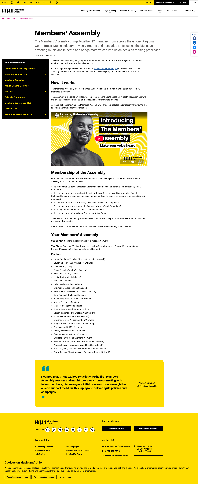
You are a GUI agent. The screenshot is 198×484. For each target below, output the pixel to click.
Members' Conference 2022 (18, 103)
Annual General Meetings (17, 86)
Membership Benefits (165, 2)
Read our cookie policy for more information (75, 471)
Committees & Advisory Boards (20, 68)
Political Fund (11, 108)
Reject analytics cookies (44, 477)
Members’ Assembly (14, 80)
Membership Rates (43, 450)
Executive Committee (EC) (106, 68)
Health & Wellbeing (128, 10)
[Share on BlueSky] (194, 47)
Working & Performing (90, 10)
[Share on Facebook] (194, 38)
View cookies (65, 477)
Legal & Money (110, 10)
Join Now (182, 2)
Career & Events (146, 10)
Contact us (147, 2)
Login (193, 2)
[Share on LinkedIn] (194, 43)
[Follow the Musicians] (12, 2)
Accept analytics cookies (17, 477)
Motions (9, 91)
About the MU (12, 19)
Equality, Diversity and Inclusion (79, 450)
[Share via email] (194, 52)
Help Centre (40, 454)
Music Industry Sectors (16, 74)
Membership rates (117, 428)
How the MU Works (27, 19)
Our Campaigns (72, 447)
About (160, 10)
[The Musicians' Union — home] (13, 11)
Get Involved (172, 10)
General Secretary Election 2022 (20, 114)
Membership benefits (148, 428)
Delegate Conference (15, 97)
